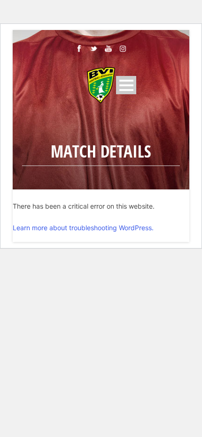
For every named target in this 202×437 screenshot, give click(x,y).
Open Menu (126, 85)
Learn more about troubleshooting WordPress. (83, 228)
